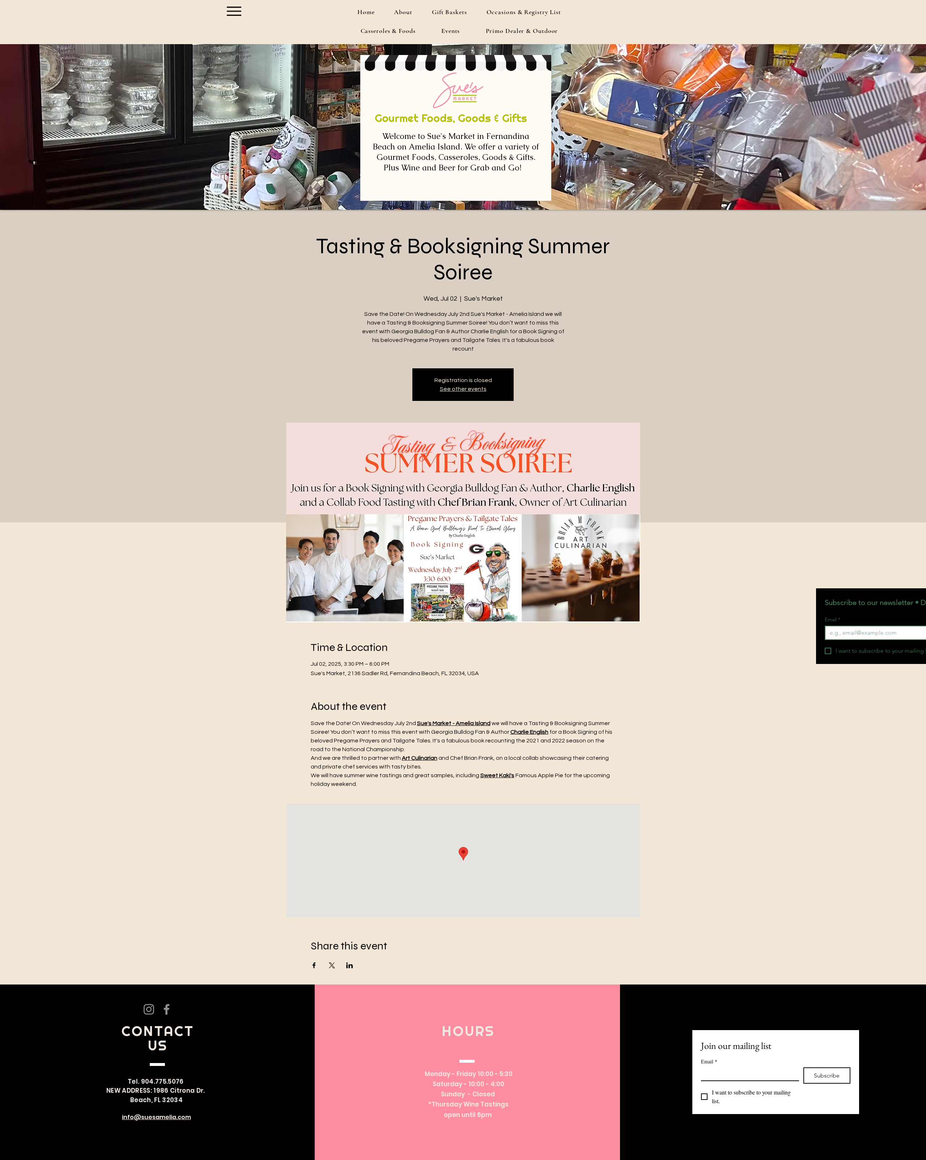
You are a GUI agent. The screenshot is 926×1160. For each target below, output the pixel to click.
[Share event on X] (331, 965)
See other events (463, 389)
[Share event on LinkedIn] (349, 965)
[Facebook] (167, 1009)
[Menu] (234, 11)
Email (832, 620)
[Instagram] (149, 1009)
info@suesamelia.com (156, 1117)
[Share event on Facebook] (314, 965)
